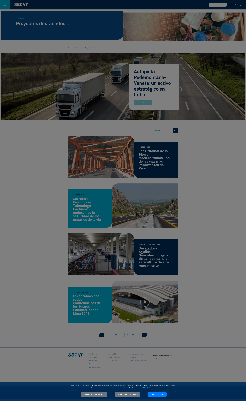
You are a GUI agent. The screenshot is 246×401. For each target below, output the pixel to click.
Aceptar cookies (158, 394)
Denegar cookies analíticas (94, 394)
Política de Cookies (148, 388)
